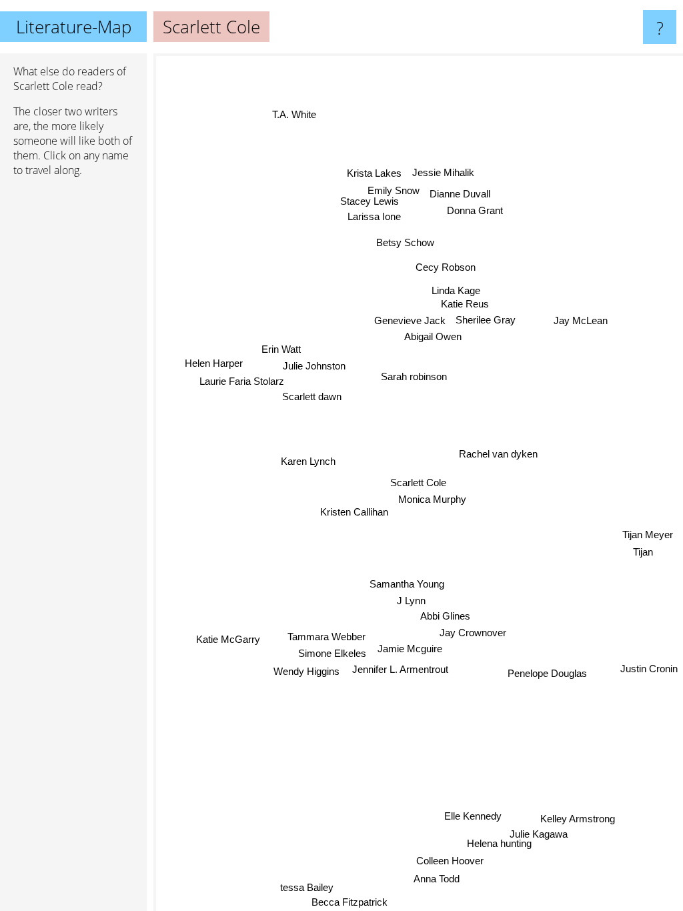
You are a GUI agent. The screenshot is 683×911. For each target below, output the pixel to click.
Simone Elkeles (333, 654)
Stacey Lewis (377, 200)
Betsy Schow (404, 242)
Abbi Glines (447, 614)
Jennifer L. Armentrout (403, 669)
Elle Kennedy (474, 816)
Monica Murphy (433, 498)
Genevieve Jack (410, 317)
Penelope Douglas (547, 674)
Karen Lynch (308, 462)
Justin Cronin (649, 664)
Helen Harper (213, 365)
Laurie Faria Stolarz (239, 383)
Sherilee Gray (486, 317)
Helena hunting (497, 844)
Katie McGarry (229, 641)
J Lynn (412, 599)
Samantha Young (407, 583)
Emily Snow (394, 189)
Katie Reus (462, 301)
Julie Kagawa (540, 834)
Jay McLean (585, 327)
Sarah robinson (414, 375)
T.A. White (291, 117)
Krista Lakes (372, 172)
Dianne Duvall (460, 191)
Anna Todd (438, 879)
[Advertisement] (73, 391)
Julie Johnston (314, 367)
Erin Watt (280, 351)
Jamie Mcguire (411, 648)
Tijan (644, 558)
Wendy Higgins (307, 672)
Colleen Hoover (450, 861)
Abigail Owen (433, 333)
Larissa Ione (369, 215)
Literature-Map (73, 27)
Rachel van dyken (499, 453)
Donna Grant (473, 207)
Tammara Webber (327, 637)
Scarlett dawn (312, 399)
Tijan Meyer (649, 540)
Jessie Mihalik (441, 171)
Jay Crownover (473, 631)
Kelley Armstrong (576, 819)
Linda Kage (454, 287)
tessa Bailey (307, 887)
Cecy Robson (444, 265)
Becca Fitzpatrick (349, 902)
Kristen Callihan (354, 512)
